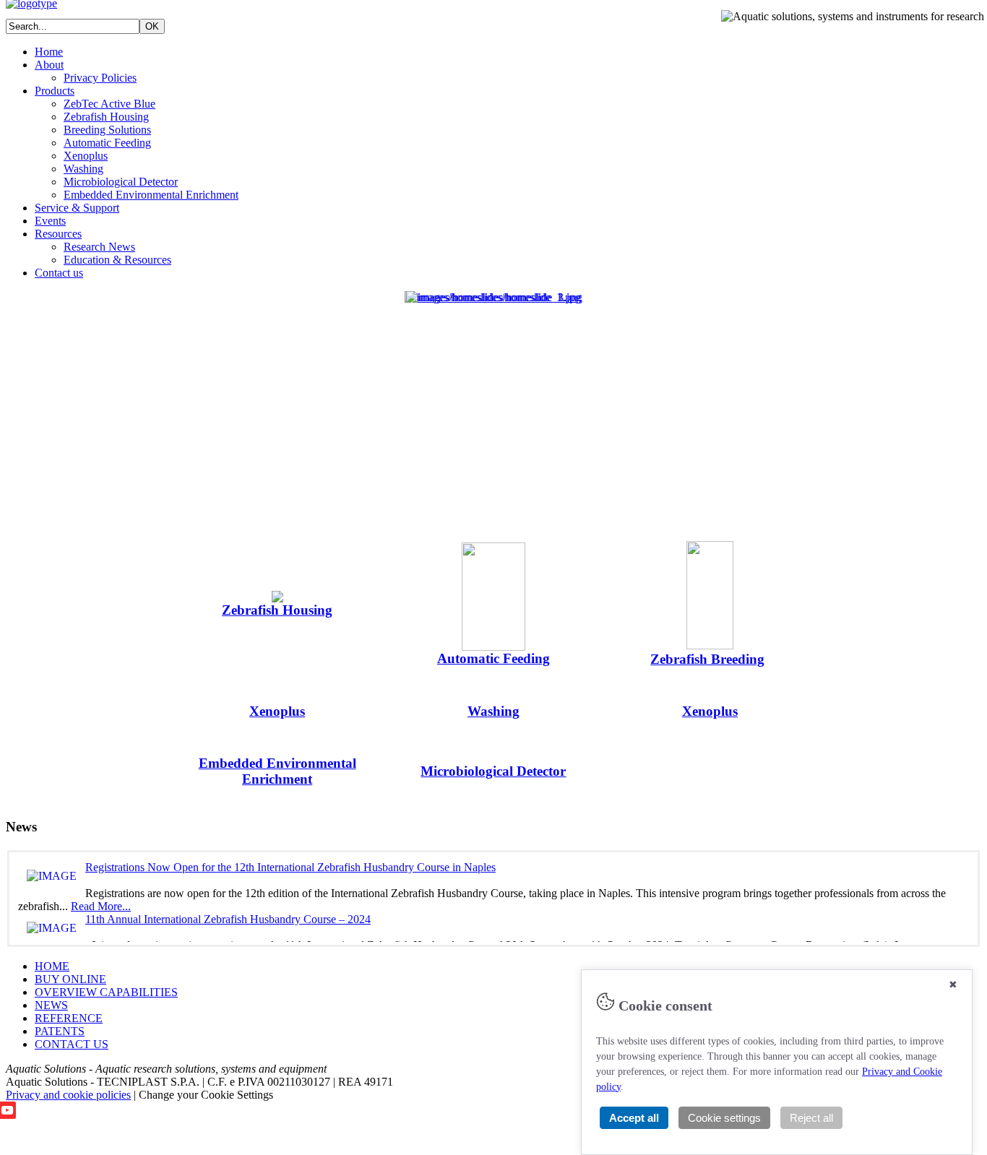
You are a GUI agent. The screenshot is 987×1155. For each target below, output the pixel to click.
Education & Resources (117, 260)
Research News (99, 247)
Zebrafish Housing (106, 117)
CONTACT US (71, 1044)
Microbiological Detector (121, 182)
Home (49, 52)
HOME (52, 966)
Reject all (811, 1118)
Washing (83, 169)
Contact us (59, 273)
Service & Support (77, 208)
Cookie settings (724, 1118)
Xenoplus (86, 156)
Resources (58, 234)
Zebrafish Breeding (707, 659)
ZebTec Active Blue (109, 104)
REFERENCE (69, 1018)
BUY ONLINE (70, 979)
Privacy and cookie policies (68, 1095)
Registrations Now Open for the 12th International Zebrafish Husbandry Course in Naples (290, 867)
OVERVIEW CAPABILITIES (106, 992)
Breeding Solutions (107, 130)
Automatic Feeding (107, 143)
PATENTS (60, 1031)
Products (54, 91)
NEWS (51, 1005)
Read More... (101, 906)
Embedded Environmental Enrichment (151, 195)
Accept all (634, 1118)
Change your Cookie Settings (206, 1095)
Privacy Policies (100, 78)
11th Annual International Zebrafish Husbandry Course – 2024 (228, 919)
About (49, 65)
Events (50, 221)
